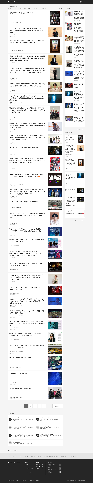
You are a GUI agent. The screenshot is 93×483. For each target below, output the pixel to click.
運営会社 (37, 480)
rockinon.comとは (11, 480)
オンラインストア (39, 468)
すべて (9, 8)
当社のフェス (60, 1)
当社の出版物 (38, 466)
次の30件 (57, 406)
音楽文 (37, 462)
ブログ (49, 1)
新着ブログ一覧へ (79, 220)
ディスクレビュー (44, 8)
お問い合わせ (32, 480)
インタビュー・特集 (42, 1)
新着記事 (24, 1)
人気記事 (29, 1)
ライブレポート (35, 8)
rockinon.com (14, 2)
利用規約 (17, 480)
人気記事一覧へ (80, 129)
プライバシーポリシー (24, 480)
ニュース (34, 1)
